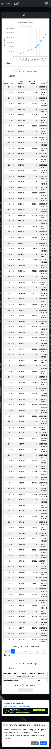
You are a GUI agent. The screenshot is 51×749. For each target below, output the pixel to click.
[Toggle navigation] (46, 3)
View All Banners (10, 706)
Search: (12, 76)
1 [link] (13, 651)
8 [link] (37, 651)
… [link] (33, 651)
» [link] (45, 651)
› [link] (41, 651)
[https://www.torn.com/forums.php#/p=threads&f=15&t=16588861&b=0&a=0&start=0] (25, 710)
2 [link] (17, 651)
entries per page (30, 71)
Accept (43, 743)
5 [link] (29, 651)
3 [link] (21, 651)
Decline (35, 743)
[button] (9, 82)
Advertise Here (24, 706)
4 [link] (25, 651)
